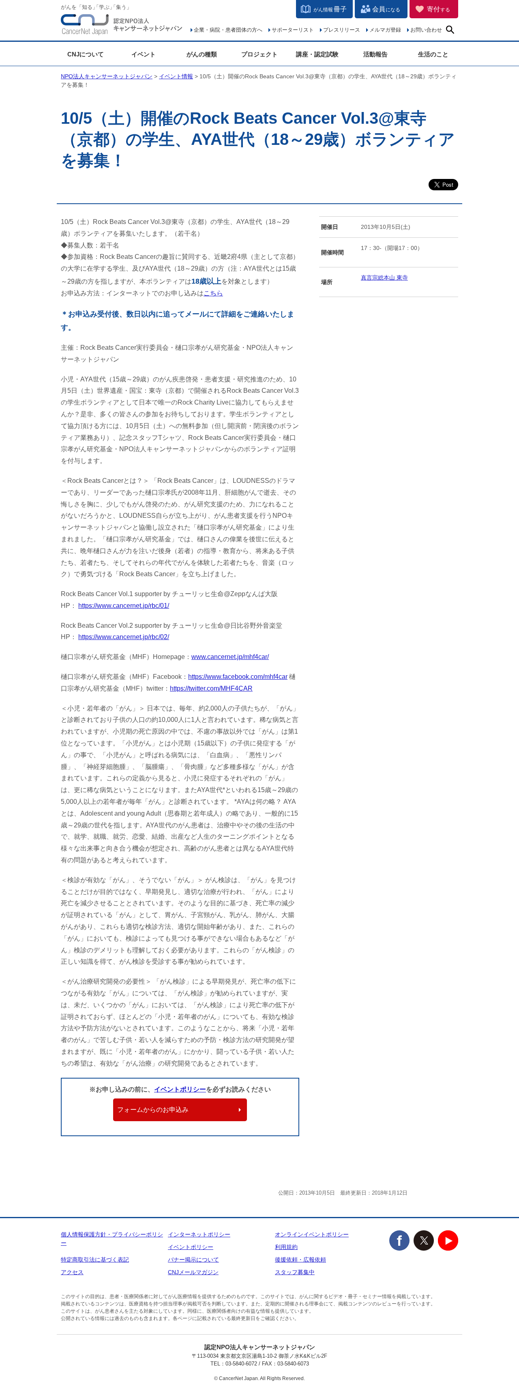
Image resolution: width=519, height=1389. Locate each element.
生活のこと (433, 54)
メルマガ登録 (385, 29)
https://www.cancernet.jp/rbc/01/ (123, 605)
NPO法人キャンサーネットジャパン (121, 26)
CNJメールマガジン (193, 1272)
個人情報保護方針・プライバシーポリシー (112, 1238)
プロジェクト (259, 54)
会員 (386, 9)
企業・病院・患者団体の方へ (228, 29)
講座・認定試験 (317, 54)
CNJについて (85, 54)
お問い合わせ (426, 29)
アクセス (72, 1272)
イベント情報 (176, 76)
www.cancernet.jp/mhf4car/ (230, 656)
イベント (143, 54)
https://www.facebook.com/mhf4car (237, 676)
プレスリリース (341, 29)
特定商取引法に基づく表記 (95, 1259)
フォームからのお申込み (153, 1109)
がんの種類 (202, 54)
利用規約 (286, 1247)
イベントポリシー (180, 1089)
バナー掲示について (193, 1259)
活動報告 (375, 54)
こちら (213, 293)
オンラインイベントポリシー (312, 1234)
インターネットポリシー (199, 1234)
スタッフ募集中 (295, 1272)
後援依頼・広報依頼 (300, 1259)
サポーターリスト (293, 29)
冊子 (330, 9)
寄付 (438, 9)
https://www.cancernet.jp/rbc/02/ (123, 636)
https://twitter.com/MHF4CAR (211, 688)
